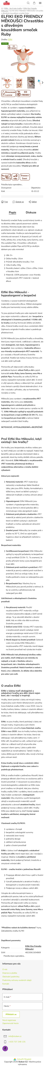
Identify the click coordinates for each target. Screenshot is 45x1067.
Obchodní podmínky (10, 976)
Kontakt (5, 984)
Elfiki (10, 39)
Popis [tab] (12, 212)
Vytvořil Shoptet (24, 1059)
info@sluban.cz (14, 1036)
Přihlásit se (11, 1014)
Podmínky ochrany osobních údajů (16, 980)
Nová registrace (9, 1020)
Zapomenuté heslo (10, 1023)
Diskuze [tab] (31, 212)
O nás (4, 969)
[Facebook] (5, 1048)
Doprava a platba (9, 973)
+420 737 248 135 (16, 1041)
